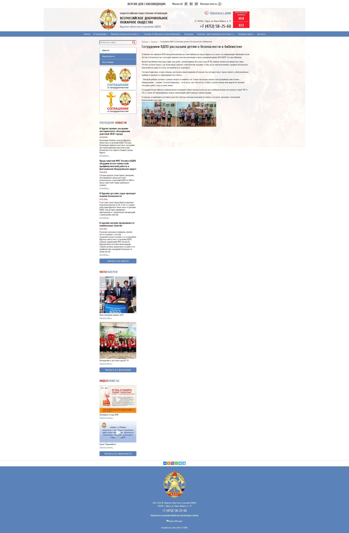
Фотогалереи (107, 62)
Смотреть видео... (106, 418)
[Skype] (180, 463)
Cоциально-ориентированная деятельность (215, 34)
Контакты (261, 34)
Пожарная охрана (245, 34)
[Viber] (172, 463)
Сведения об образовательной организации (162, 34)
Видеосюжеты (108, 56)
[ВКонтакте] (165, 463)
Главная (87, 34)
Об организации (99, 34)
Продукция (188, 34)
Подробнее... (104, 156)
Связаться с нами (220, 13)
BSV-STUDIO (182, 527)
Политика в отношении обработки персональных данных (174, 515)
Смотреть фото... (106, 318)
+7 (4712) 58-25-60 (215, 26)
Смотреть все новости (118, 261)
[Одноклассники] (168, 463)
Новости (105, 50)
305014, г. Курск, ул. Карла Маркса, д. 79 (214, 21)
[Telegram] (184, 463)
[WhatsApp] (176, 463)
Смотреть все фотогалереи (118, 369)
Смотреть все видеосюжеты (118, 453)
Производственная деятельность (125, 34)
